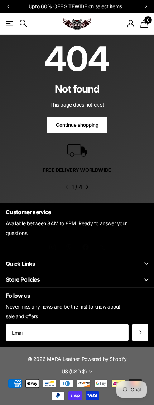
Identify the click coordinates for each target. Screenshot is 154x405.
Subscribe (140, 332)
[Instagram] (52, 247)
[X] (102, 247)
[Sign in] (131, 23)
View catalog (10, 23)
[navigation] (8, 6)
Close (77, 264)
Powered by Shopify (104, 359)
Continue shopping (77, 125)
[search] (23, 23)
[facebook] (85, 247)
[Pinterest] (69, 247)
